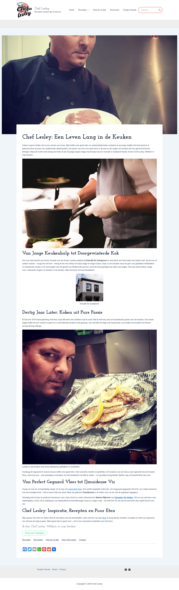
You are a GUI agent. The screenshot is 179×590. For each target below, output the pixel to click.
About (54, 569)
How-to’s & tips (99, 10)
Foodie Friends (129, 10)
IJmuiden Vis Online (124, 497)
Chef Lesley (41, 8)
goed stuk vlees (75, 489)
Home (71, 10)
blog (104, 518)
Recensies (114, 10)
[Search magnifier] (159, 10)
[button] (88, 10)
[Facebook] (126, 570)
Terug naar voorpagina (34, 533)
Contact (62, 569)
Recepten (82, 10)
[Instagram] (129, 570)
